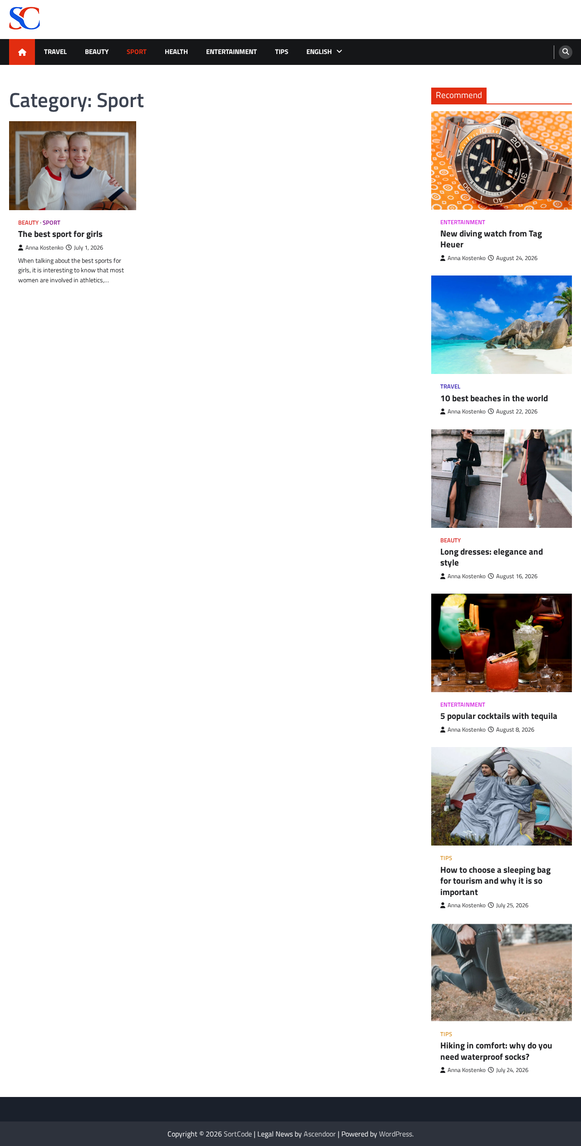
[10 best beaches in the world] (501, 324)
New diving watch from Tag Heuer (491, 239)
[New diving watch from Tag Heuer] (501, 160)
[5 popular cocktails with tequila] (501, 643)
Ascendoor (320, 1133)
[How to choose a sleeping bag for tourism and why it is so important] (501, 796)
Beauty (96, 51)
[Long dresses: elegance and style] (501, 478)
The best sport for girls (60, 234)
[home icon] (22, 52)
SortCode (238, 1133)
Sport (137, 51)
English (319, 51)
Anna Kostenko (44, 247)
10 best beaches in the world (494, 398)
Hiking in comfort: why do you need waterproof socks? (496, 1051)
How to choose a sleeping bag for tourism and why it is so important (495, 881)
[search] (565, 52)
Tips (281, 51)
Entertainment (231, 51)
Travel (55, 51)
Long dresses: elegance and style (491, 557)
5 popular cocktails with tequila (498, 716)
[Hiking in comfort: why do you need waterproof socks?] (501, 972)
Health (176, 51)
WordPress (395, 1133)
